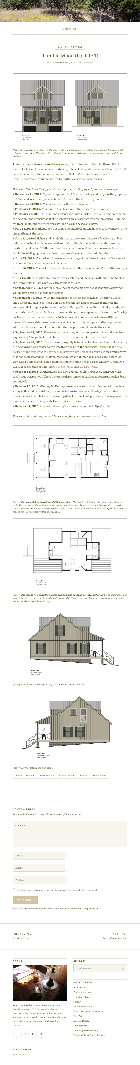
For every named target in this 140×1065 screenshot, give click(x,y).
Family (77, 1001)
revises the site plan (59, 268)
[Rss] (41, 1034)
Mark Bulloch (47, 775)
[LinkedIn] (33, 1034)
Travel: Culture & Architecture (89, 1035)
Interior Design (81, 1020)
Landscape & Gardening (85, 1030)
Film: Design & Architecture (88, 1011)
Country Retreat (70, 47)
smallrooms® (74, 16)
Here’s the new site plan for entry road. (73, 366)
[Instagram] (25, 1034)
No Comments (85, 62)
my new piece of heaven (72, 164)
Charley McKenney (25, 775)
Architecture (80, 987)
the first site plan (77, 204)
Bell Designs (19, 1054)
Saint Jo (84, 775)
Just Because (80, 1025)
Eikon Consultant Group (59, 332)
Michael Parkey (83, 194)
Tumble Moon (100, 775)
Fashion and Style (82, 1006)
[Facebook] (16, 1034)
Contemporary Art (83, 992)
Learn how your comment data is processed (75, 908)
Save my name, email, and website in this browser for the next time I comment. (57, 890)
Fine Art (77, 1016)
